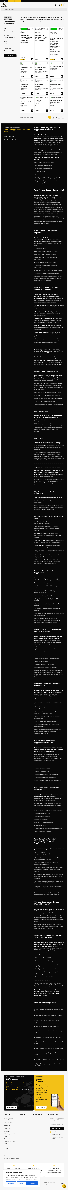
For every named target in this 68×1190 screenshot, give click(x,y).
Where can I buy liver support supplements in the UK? (48, 1010)
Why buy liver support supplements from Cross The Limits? (48, 1064)
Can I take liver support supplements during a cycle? (47, 1053)
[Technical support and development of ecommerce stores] (62, 1183)
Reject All (21, 1183)
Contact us (10, 1107)
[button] (55, 4)
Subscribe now (56, 1128)
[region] (21, 1178)
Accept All (32, 1183)
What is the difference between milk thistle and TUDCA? (48, 1042)
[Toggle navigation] (65, 4)
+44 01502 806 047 (9, 1151)
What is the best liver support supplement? (48, 1026)
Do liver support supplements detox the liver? (49, 1037)
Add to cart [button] (32, 59)
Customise (11, 1183)
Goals (9, 17)
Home (5, 17)
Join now (40, 1107)
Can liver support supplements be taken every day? (48, 1031)
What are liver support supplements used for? (49, 1015)
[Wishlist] (32, 28)
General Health (8, 19)
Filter (9, 55)
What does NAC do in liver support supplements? (49, 1048)
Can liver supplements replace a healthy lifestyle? (50, 1059)
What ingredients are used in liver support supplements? (46, 1021)
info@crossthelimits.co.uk (11, 1158)
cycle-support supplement (52, 638)
